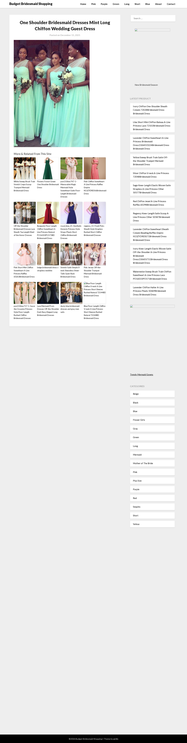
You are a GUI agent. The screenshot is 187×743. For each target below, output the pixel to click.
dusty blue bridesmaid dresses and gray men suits (69, 309)
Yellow (136, 524)
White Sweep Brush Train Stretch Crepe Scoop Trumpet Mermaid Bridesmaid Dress (24, 186)
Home (83, 4)
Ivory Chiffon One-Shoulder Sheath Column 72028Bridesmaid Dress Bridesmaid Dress (150, 110)
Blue (147, 4)
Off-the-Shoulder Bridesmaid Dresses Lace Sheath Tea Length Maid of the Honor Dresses (24, 230)
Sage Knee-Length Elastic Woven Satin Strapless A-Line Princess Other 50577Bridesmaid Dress (152, 189)
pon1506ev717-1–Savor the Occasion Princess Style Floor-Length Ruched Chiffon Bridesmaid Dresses (24, 312)
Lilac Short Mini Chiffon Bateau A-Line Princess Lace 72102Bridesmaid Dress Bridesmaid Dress (151, 126)
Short (137, 4)
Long (126, 4)
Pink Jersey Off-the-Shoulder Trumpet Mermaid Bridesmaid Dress (93, 272)
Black (135, 402)
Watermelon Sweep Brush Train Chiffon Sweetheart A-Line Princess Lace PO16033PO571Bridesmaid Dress (152, 275)
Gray (135, 428)
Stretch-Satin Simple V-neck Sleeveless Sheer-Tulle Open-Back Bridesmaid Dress (70, 272)
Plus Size (137, 480)
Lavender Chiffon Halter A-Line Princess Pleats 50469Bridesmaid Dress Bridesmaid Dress (149, 291)
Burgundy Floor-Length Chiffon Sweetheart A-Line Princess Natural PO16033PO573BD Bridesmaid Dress (47, 232)
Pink (93, 4)
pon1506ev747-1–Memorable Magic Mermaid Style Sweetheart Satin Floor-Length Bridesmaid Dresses (70, 189)
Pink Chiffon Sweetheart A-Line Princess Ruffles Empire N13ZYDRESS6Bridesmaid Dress (95, 187)
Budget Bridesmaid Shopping (30, 4)
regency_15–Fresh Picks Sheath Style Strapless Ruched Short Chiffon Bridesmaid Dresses (94, 230)
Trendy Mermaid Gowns (141, 374)
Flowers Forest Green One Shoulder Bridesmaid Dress (48, 184)
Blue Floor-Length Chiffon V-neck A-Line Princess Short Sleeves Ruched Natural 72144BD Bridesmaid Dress (94, 312)
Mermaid (137, 454)
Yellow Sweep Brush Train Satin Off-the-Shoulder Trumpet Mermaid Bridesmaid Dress (150, 161)
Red (135, 498)
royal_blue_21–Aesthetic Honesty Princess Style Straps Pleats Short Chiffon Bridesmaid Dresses (70, 232)
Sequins (136, 506)
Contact (171, 4)
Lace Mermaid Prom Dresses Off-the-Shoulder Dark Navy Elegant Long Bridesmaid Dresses (48, 310)
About (158, 4)
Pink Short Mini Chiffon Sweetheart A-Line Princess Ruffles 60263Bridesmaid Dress (24, 272)
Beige (136, 393)
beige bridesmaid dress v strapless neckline (47, 269)
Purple (104, 4)
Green (116, 4)
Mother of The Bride (143, 463)
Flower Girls (139, 420)
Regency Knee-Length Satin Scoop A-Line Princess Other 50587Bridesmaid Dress (151, 217)
